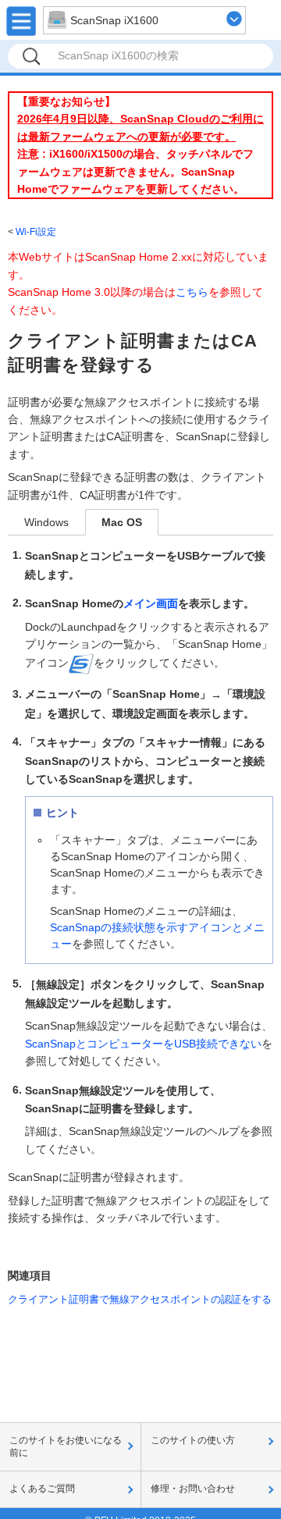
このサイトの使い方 (193, 1440)
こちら (192, 292)
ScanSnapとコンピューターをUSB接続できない (143, 1043)
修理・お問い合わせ (193, 1488)
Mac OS (121, 522)
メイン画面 (150, 603)
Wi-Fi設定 (36, 231)
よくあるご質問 (42, 1488)
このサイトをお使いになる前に (65, 1446)
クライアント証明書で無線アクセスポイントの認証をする (140, 1299)
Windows (46, 522)
